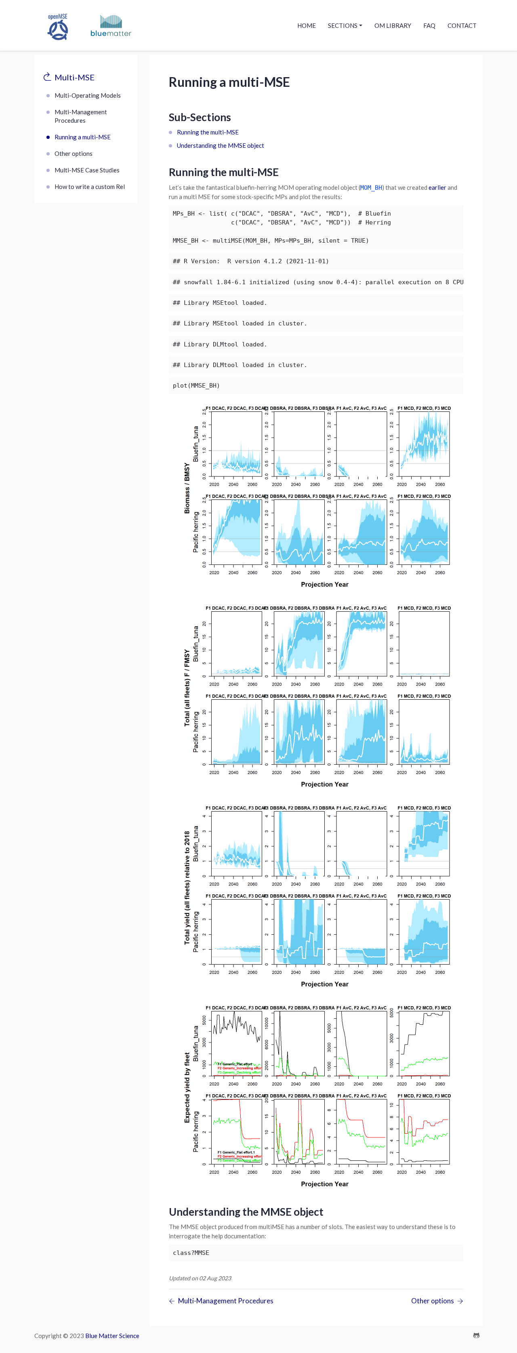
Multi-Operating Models (88, 95)
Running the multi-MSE (208, 132)
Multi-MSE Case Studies (87, 170)
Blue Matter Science (112, 1335)
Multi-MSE (75, 77)
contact (462, 25)
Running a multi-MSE (83, 137)
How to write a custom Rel (90, 186)
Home (306, 25)
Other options (73, 153)
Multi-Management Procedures (81, 116)
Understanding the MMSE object (220, 145)
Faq (429, 25)
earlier (437, 187)
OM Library (392, 25)
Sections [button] (342, 25)
